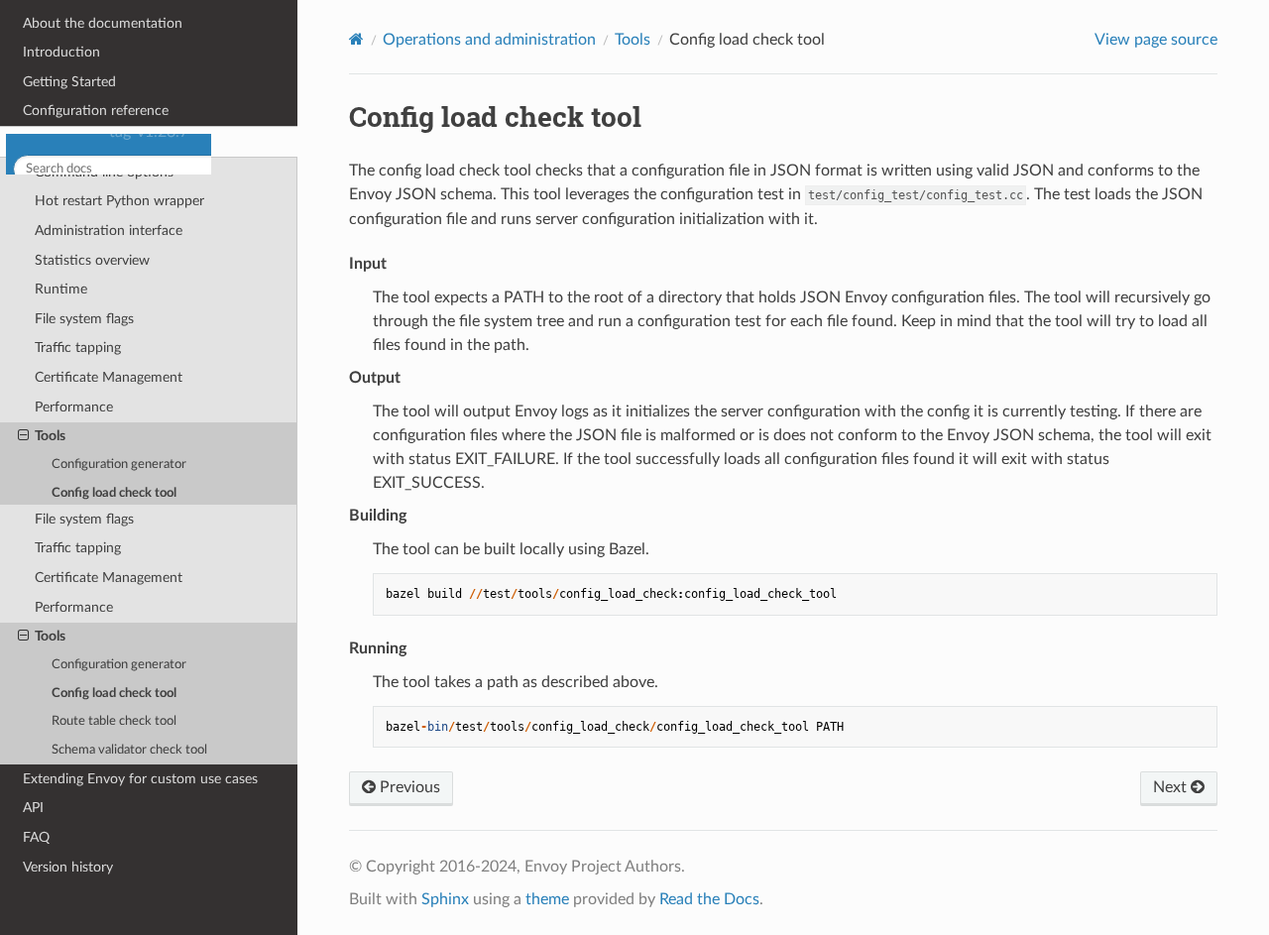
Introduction (61, 252)
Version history (68, 867)
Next (1172, 787)
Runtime (61, 489)
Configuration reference (96, 310)
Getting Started (69, 282)
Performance (74, 607)
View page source (1156, 40)
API (33, 807)
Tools (50, 636)
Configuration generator (119, 664)
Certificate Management (108, 577)
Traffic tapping (78, 547)
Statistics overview (92, 460)
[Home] (356, 39)
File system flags (84, 519)
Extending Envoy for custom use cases (140, 778)
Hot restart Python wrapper (119, 401)
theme (547, 899)
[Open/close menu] (11, 342)
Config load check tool (114, 693)
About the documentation (102, 223)
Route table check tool (114, 721)
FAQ (36, 837)
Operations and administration (116, 341)
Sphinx (445, 899)
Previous (408, 787)
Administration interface (108, 430)
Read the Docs (709, 899)
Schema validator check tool (129, 750)
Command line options (104, 372)
